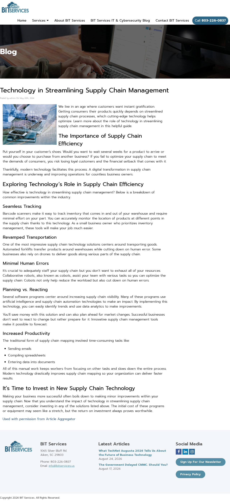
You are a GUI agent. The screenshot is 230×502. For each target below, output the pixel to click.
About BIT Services (69, 20)
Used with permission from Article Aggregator (39, 418)
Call (210, 20)
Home (21, 20)
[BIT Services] (15, 7)
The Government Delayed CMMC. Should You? (133, 465)
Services (39, 20)
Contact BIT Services (172, 20)
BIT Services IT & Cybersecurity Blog (120, 20)
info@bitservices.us (62, 466)
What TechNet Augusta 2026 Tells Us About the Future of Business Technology (132, 453)
